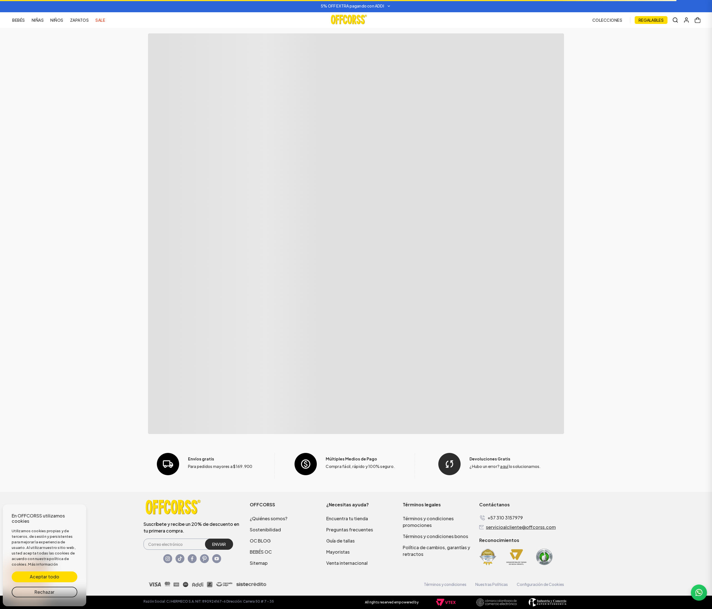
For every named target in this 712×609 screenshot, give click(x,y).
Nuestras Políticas (491, 584)
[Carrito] (697, 20)
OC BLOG (260, 541)
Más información (43, 564)
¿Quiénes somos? (268, 518)
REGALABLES (651, 20)
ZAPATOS (79, 20)
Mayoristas (338, 552)
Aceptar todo (44, 577)
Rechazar (44, 592)
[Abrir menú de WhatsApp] (699, 593)
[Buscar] (675, 20)
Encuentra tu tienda (347, 518)
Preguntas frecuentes (349, 529)
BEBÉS (18, 20)
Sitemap (259, 563)
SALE (100, 20)
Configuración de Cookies (540, 584)
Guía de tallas (340, 541)
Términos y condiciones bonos (435, 536)
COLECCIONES (607, 20)
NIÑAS (38, 20)
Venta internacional (347, 563)
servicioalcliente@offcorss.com (521, 527)
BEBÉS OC (261, 552)
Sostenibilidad (265, 529)
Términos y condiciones (445, 584)
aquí (504, 466)
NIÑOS (56, 20)
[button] (356, 6)
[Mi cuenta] (686, 20)
